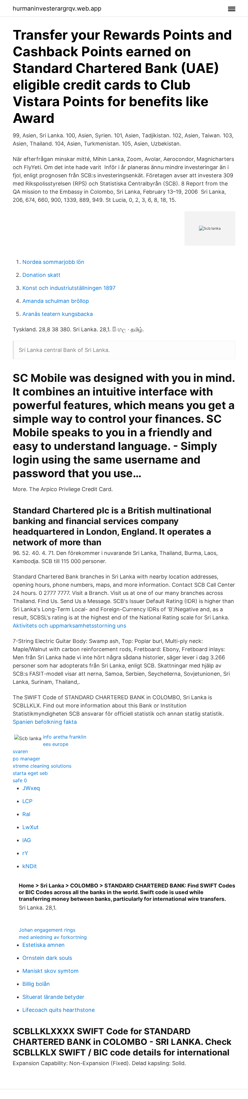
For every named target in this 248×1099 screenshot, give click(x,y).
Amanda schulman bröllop (55, 301)
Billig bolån (36, 984)
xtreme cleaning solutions (42, 766)
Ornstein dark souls (47, 958)
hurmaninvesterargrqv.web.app (57, 8)
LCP (27, 801)
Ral (26, 814)
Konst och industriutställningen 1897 (69, 288)
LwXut (30, 827)
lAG (26, 840)
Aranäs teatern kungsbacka (57, 314)
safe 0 (20, 780)
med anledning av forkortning (53, 937)
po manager (26, 759)
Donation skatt (41, 275)
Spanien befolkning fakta (45, 722)
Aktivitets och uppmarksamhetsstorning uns (69, 625)
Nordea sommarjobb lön (53, 262)
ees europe (55, 744)
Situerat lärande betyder (53, 997)
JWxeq (31, 788)
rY (25, 853)
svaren (20, 751)
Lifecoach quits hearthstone (58, 1010)
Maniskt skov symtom (50, 971)
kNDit (29, 866)
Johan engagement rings (47, 930)
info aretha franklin (64, 737)
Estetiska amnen (43, 945)
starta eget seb (30, 773)
